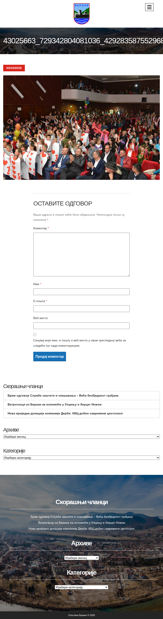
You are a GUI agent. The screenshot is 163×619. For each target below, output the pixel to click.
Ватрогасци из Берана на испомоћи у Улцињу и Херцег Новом (54, 404)
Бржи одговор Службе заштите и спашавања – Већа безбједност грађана (63, 395)
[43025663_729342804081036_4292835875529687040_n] (81, 127)
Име (37, 284)
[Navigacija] (149, 7)
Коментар (41, 228)
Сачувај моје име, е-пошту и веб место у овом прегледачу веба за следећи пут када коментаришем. (79, 343)
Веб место (40, 318)
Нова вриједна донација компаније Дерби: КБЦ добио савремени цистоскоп (65, 413)
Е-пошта (40, 301)
